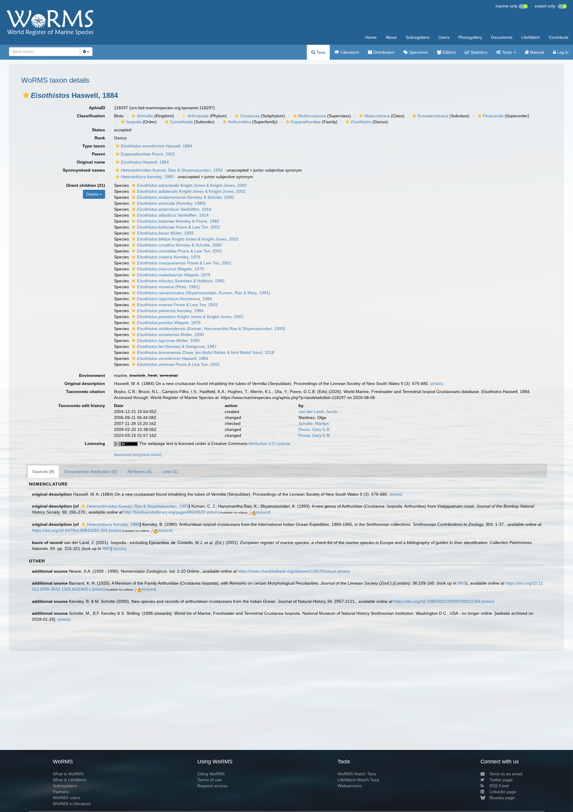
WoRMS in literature (72, 803)
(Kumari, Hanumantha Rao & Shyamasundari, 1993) (211, 328)
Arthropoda (198, 115)
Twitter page (501, 779)
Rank (100, 137)
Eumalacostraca (433, 115)
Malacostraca (377, 115)
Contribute (559, 37)
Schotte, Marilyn (313, 423)
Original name (91, 162)
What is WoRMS (68, 773)
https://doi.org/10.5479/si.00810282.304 (69, 530)
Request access (212, 785)
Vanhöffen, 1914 (174, 209)
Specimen (418, 52)
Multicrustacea (312, 115)
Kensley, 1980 (147, 176)
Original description (84, 383)
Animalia (145, 115)
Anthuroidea (239, 121)
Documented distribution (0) (90, 471)
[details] (436, 384)
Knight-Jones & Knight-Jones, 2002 (192, 185)
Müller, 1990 (170, 334)
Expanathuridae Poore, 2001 (148, 154)
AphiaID (97, 107)
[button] (26, 95)
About (391, 37)
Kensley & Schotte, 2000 (185, 197)
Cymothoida (181, 121)
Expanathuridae (306, 121)
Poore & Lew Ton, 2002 (178, 227)
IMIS (106, 548)
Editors (448, 52)
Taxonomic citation (85, 391)
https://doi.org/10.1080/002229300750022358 (437, 601)
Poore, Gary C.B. (314, 429)
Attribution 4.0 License (269, 443)
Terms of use (209, 779)
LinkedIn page (502, 791)
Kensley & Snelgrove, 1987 (177, 346)
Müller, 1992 (165, 233)
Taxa (320, 52)
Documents (501, 37)
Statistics (478, 52)
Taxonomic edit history (81, 405)
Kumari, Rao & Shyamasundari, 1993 (172, 170)
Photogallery (470, 37)
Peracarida (493, 115)
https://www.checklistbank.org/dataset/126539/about (287, 571)
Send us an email (505, 773)
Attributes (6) (139, 471)
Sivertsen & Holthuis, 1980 (180, 280)
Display (92, 194)
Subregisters (417, 37)
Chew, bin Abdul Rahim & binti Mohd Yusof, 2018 (205, 352)
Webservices (350, 785)
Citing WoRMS (211, 773)
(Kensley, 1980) (171, 203)
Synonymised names (84, 170)
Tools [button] (507, 52)
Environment (92, 375)
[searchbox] (42, 51)
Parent (98, 154)
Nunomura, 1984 (174, 298)
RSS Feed (499, 785)
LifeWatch (530, 37)
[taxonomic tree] (127, 455)
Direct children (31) (85, 185)
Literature (349, 52)
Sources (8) (43, 471)
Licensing (95, 443)
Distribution (383, 52)
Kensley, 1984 (170, 310)
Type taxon (93, 146)
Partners (61, 791)
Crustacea (250, 115)
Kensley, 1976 (168, 257)
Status (98, 129)
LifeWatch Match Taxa (358, 779)
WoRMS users (66, 797)
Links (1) (170, 471)
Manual (536, 52)
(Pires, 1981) (168, 286)
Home (371, 37)
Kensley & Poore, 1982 (178, 221)
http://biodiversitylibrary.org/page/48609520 (165, 512)
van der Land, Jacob (317, 411)
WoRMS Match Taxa (357, 773)
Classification (91, 115)
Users (443, 37)
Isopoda (133, 121)
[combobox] (44, 51)
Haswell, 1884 (156, 146)
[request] (263, 512)
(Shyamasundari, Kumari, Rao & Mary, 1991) (203, 292)
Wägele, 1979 (170, 268)
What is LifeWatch (70, 779)
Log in (562, 52)
